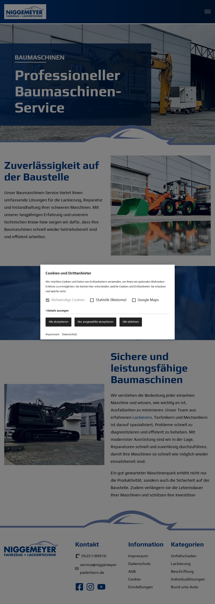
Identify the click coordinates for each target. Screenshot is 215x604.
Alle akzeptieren (58, 321)
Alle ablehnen (131, 321)
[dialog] (107, 302)
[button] (92, 300)
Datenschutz (69, 334)
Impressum (52, 334)
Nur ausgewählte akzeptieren (95, 321)
